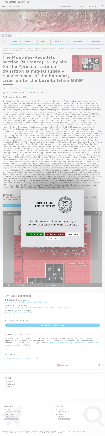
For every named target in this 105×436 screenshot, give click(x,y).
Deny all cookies (56, 234)
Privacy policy (53, 238)
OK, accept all (35, 234)
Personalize (73, 234)
